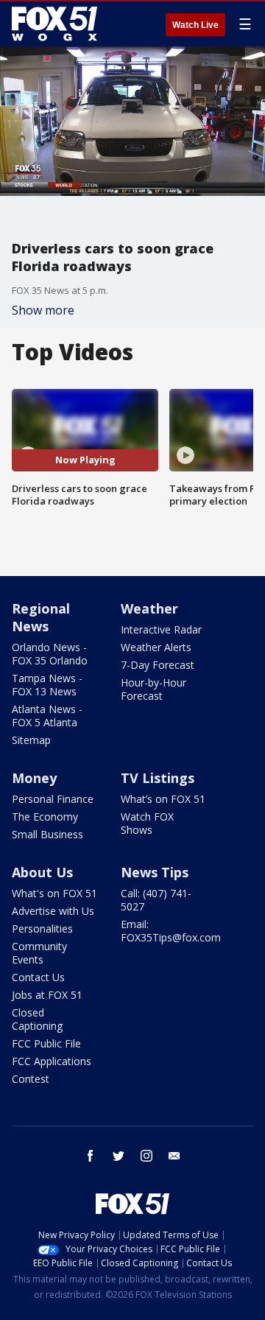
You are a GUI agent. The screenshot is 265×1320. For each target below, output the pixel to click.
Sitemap (31, 740)
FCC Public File (46, 1043)
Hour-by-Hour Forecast (153, 689)
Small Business (47, 834)
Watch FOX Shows (147, 823)
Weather (149, 608)
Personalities (42, 928)
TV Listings (157, 778)
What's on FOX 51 (54, 893)
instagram (146, 1156)
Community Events (39, 952)
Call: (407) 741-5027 (156, 899)
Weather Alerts (156, 647)
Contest (30, 1079)
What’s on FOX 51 (163, 799)
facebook (90, 1156)
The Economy (45, 817)
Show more (43, 310)
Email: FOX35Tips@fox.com (171, 930)
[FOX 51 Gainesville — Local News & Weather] (54, 23)
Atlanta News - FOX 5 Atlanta (47, 715)
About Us (42, 872)
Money (34, 778)
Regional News (41, 617)
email (174, 1156)
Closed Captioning (37, 1019)
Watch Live (195, 25)
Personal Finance (52, 799)
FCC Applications (51, 1061)
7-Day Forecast (157, 665)
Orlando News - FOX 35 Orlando (50, 653)
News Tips (154, 872)
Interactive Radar (161, 629)
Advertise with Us (53, 911)
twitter (118, 1156)
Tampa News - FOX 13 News (47, 684)
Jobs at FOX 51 (47, 995)
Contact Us (38, 977)
